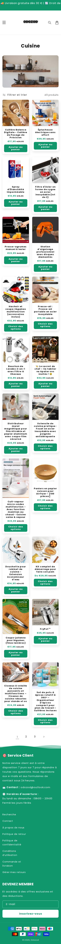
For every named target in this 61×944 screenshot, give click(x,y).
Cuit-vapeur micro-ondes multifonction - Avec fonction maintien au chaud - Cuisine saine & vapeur (15, 509)
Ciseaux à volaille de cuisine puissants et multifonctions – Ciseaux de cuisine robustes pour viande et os (15, 694)
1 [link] (17, 737)
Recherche (9, 814)
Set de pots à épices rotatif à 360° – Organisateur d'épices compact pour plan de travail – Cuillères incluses (45, 701)
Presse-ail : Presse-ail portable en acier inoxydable (45, 310)
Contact (7, 821)
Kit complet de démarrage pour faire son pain (45, 569)
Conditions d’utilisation (9, 853)
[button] (49, 22)
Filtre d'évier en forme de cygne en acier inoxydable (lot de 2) (45, 192)
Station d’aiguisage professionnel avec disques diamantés (45, 251)
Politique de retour (14, 834)
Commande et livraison (11, 863)
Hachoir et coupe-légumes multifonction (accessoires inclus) (15, 311)
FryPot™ (45, 629)
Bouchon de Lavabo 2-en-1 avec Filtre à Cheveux (15, 370)
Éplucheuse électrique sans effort (45, 132)
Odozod (35, 940)
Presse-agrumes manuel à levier (16, 248)
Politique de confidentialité (11, 842)
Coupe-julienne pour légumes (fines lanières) (16, 640)
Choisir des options (15, 327)
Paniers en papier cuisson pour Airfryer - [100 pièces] (45, 492)
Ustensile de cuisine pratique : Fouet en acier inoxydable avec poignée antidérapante (45, 430)
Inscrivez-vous (30, 914)
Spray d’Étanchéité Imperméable (15, 189)
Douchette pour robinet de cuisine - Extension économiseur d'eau (15, 573)
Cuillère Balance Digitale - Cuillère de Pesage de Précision (15, 134)
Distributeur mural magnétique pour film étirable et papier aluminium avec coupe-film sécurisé (15, 431)
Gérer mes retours (14, 872)
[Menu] (4, 22)
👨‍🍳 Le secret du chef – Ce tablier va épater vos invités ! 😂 (45, 370)
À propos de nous (13, 827)
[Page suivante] (43, 736)
